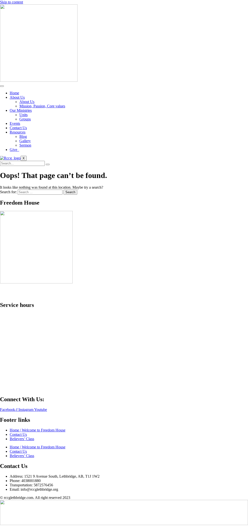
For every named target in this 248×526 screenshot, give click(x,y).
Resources (17, 132)
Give (14, 150)
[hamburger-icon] (2, 86)
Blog (23, 136)
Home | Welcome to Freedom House (37, 430)
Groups (25, 119)
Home (14, 93)
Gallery (25, 141)
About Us (17, 97)
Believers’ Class (22, 439)
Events (15, 123)
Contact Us (18, 128)
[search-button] (48, 164)
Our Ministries (21, 110)
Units (23, 115)
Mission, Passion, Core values (42, 106)
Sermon (25, 145)
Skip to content (11, 2)
